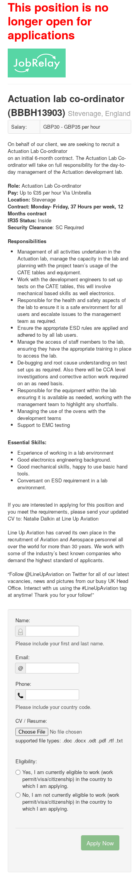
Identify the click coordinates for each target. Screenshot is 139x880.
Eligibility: (26, 761)
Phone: (23, 683)
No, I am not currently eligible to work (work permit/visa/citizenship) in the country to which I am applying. (70, 801)
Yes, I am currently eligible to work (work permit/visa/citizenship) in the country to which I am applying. (67, 778)
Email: (22, 657)
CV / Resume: (31, 720)
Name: (22, 620)
